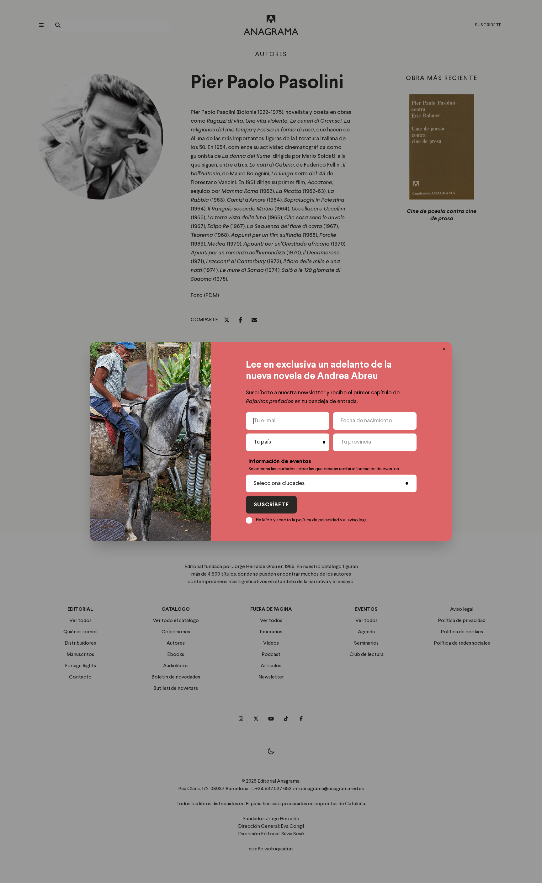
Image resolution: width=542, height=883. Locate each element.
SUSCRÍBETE (271, 505)
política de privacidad (317, 520)
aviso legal (358, 520)
